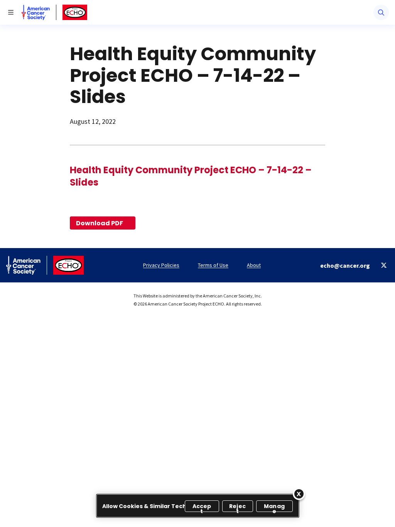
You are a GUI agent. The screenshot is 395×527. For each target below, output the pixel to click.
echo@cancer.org (345, 265)
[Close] (299, 494)
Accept (201, 507)
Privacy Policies (161, 265)
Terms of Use (213, 265)
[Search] (381, 12)
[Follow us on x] (384, 265)
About (254, 265)
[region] (197, 506)
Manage (274, 507)
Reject (237, 507)
